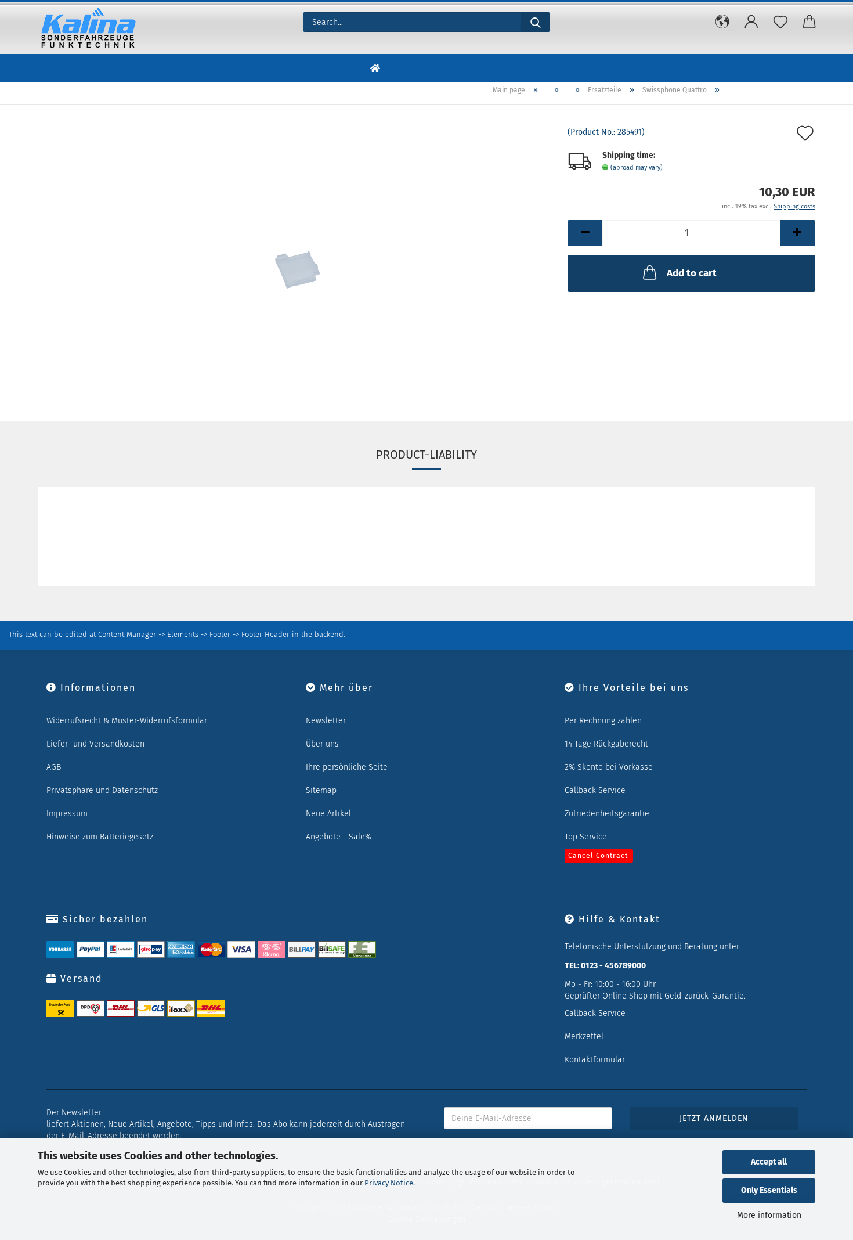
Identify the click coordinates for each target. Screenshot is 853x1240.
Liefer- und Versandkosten (95, 744)
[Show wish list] (780, 22)
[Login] (751, 22)
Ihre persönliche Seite (347, 767)
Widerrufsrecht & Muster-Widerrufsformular (126, 721)
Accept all (769, 1162)
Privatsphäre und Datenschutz (102, 790)
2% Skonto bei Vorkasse (609, 767)
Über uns (322, 744)
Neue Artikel (328, 814)
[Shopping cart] (809, 22)
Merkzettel (584, 1036)
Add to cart (692, 273)
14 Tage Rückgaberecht (606, 744)
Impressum (67, 814)
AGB (53, 767)
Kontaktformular (595, 1060)
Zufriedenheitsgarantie (607, 814)
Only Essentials (769, 1190)
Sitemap (321, 790)
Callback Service (595, 790)
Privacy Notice (388, 1182)
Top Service (586, 837)
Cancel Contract (598, 856)
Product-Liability (426, 455)
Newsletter (326, 721)
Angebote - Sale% (338, 837)
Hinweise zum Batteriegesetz (99, 837)
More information (769, 1215)
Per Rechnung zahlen (603, 721)
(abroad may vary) (636, 167)
